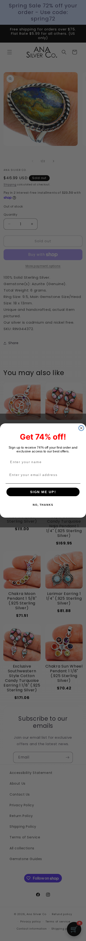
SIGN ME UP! (43, 492)
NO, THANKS (43, 504)
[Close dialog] (81, 428)
